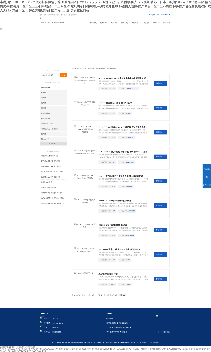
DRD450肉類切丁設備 (108, 274)
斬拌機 (43, 98)
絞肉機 (43, 103)
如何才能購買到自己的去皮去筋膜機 (53, 198)
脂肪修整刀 (45, 139)
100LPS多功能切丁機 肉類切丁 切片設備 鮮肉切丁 (120, 249)
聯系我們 (166, 23)
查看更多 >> (53, 143)
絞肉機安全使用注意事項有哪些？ (52, 193)
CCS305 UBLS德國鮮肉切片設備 (112, 225)
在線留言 (155, 23)
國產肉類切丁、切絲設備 (49, 129)
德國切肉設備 (45, 113)
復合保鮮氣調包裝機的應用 (50, 161)
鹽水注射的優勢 (46, 182)
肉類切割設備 (45, 87)
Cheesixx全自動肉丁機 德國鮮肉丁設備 (115, 103)
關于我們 (103, 23)
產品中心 (114, 23)
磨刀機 (43, 134)
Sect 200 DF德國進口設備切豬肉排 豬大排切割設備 (120, 176)
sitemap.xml (134, 342)
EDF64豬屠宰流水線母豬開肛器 (116, 332)
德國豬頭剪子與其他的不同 (50, 177)
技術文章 (134, 23)
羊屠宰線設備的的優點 (49, 187)
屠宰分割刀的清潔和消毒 (49, 156)
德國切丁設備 (45, 118)
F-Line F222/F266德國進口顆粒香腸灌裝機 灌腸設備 (119, 327)
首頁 (84, 68)
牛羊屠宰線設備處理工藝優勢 (51, 166)
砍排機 (43, 92)
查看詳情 (159, 83)
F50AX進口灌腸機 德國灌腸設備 (117, 323)
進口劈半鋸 (109, 319)
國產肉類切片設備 (47, 123)
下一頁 (103, 295)
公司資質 (145, 23)
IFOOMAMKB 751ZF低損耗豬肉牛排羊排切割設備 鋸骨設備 (123, 78)
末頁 (107, 295)
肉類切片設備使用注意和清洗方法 (52, 203)
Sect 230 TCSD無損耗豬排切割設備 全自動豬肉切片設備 (122, 152)
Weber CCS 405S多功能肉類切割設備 (114, 200)
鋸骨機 (43, 108)
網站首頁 (93, 23)
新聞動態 (124, 23)
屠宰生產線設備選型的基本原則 (52, 171)
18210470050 (165, 15)
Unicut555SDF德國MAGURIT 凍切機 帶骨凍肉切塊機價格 (123, 127)
